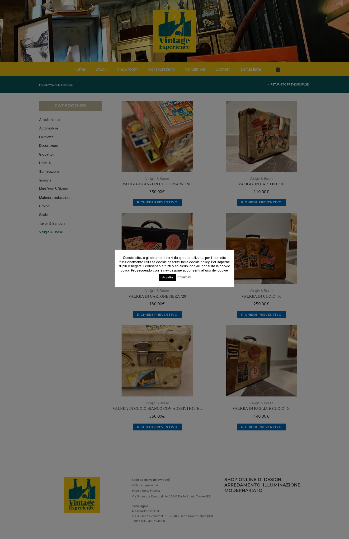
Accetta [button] (167, 277)
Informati (184, 277)
